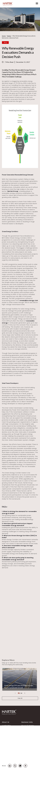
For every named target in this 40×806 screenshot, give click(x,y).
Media (9, 36)
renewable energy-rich (29, 300)
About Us (5, 722)
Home (4, 36)
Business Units (27, 722)
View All (20, 698)
